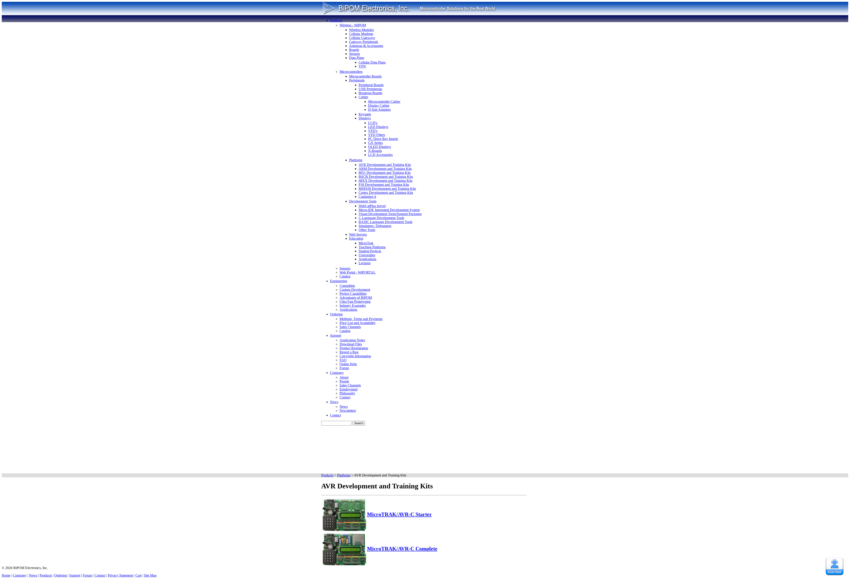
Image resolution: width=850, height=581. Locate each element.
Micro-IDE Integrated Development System (389, 210)
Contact (345, 397)
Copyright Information (355, 356)
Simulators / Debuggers (375, 226)
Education (356, 238)
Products (336, 20)
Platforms (355, 160)
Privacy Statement (120, 575)
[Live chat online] (834, 566)
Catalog (345, 276)
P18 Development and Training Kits (384, 185)
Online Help (348, 364)
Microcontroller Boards (365, 76)
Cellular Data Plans (372, 62)
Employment (348, 389)
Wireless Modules (361, 30)
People (344, 381)
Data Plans (356, 58)
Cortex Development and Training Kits (386, 192)
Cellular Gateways (362, 38)
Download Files (351, 344)
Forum (344, 368)
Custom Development (355, 289)
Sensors (354, 54)
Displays (365, 118)
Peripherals (357, 80)
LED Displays (378, 127)
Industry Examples (353, 305)
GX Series (375, 143)
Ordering (336, 314)
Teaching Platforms (372, 247)
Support (335, 335)
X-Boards (375, 151)
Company (337, 373)
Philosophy (347, 393)
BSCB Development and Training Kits (386, 177)
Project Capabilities (353, 293)
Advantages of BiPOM (356, 297)
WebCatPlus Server (372, 206)
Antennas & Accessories (366, 46)
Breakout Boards (370, 93)
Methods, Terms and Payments (361, 319)
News (334, 402)
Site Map (150, 575)
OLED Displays (379, 147)
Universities (367, 255)
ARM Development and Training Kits (385, 169)
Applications (367, 259)
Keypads (365, 114)
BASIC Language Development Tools (385, 222)
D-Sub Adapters (379, 109)
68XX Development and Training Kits (385, 181)
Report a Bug (349, 352)
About (344, 377)
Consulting (347, 286)
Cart (138, 575)
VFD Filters (376, 135)
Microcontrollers (351, 72)
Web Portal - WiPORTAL (358, 272)
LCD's (372, 123)
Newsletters (348, 410)
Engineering (338, 281)
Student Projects (370, 251)
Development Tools (363, 201)
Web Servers (358, 234)
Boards (354, 50)
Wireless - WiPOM (353, 25)
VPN (362, 66)
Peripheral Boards (371, 85)
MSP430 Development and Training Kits (387, 188)
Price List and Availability (358, 323)
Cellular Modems (361, 34)
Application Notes (352, 340)
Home (6, 575)
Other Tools (367, 230)
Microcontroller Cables (384, 101)
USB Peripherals (370, 89)
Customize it (367, 196)
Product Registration (354, 348)
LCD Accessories (380, 155)
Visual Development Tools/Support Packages (390, 214)
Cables (363, 97)
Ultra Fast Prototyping (355, 301)
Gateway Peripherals (363, 42)
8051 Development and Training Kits (385, 173)
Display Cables (378, 105)
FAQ (343, 360)
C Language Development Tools (381, 218)
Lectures (365, 263)
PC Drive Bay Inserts (383, 139)
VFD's (372, 131)
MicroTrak (366, 243)
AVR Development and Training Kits (385, 165)
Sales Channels (350, 327)
